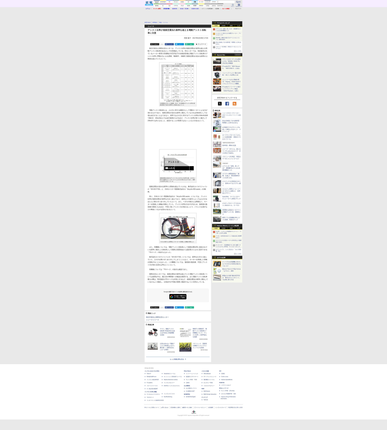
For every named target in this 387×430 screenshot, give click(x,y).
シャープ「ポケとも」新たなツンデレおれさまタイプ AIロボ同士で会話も (231, 151)
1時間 (215, 25)
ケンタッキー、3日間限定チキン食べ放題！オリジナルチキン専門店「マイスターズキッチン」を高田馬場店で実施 (228, 246)
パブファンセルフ (226, 385)
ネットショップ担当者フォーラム (173, 376)
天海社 (223, 373)
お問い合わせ (164, 407)
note (191, 44)
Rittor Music (187, 371)
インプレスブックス (169, 393)
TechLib (206, 399)
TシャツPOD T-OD (191, 379)
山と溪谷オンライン (191, 388)
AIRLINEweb (207, 373)
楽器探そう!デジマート (192, 376)
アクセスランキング (223, 23)
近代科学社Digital (191, 396)
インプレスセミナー (169, 382)
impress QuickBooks (226, 379)
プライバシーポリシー (200, 407)
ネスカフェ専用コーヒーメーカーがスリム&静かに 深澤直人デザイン (231, 191)
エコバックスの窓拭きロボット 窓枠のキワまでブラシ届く (231, 183)
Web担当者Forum (151, 376)
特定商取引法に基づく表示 (235, 407)
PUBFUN (221, 382)
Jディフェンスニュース (210, 376)
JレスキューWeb (208, 382)
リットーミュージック (192, 373)
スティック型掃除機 (207, 8)
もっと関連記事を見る (177, 359)
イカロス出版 (205, 371)
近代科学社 (187, 394)
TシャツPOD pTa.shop (227, 390)
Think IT (149, 373)
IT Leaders (149, 382)
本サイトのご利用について (151, 407)
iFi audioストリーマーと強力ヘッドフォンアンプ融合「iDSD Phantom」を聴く (231, 89)
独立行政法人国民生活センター (157, 317)
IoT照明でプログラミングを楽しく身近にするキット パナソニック (231, 129)
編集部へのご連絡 (187, 407)
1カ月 (238, 25)
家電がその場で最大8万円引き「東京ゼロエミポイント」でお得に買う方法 (231, 277)
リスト (162, 44)
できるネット (150, 397)
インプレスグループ (220, 407)
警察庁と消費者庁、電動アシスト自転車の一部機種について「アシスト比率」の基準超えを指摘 (200, 333)
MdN (203, 388)
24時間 (223, 25)
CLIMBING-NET (190, 391)
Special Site (221, 55)
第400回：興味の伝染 (229, 145)
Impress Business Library (171, 379)
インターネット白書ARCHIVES (155, 400)
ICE (220, 371)
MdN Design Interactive (210, 394)
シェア (170, 44)
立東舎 (188, 382)
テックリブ (205, 397)
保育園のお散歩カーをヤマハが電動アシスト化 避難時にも (231, 212)
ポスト (156, 44)
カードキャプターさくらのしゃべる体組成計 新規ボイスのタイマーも (231, 137)
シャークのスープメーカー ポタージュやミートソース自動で (231, 115)
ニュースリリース (152, 320)
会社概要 (210, 407)
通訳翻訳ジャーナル (209, 379)
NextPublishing (168, 396)
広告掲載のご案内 (175, 407)
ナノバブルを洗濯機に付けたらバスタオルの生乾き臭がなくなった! (231, 264)
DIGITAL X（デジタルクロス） (172, 385)
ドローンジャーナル (152, 385)
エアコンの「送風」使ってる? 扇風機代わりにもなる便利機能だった (231, 168)
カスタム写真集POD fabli (228, 393)
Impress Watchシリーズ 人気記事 (228, 225)
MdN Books (207, 391)
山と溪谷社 (187, 385)
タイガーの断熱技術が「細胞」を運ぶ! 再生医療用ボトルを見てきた (231, 175)
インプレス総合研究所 (153, 379)
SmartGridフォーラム (169, 373)
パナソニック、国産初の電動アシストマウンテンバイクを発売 (200, 345)
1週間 (231, 25)
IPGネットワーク (223, 388)
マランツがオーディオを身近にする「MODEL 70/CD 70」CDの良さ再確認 (231, 61)
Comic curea (224, 376)
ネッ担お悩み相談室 (152, 388)
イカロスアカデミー (209, 385)
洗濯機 (217, 8)
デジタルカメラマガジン (153, 394)
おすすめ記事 (221, 257)
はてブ (180, 44)
